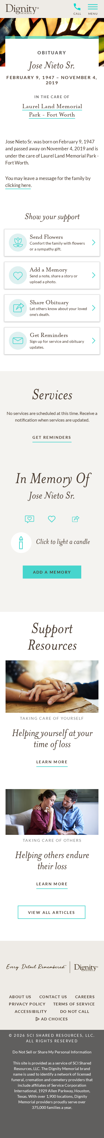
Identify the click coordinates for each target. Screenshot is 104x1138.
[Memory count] (29, 518)
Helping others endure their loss (52, 855)
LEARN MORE (52, 761)
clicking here (18, 185)
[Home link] (22, 9)
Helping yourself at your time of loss (52, 733)
